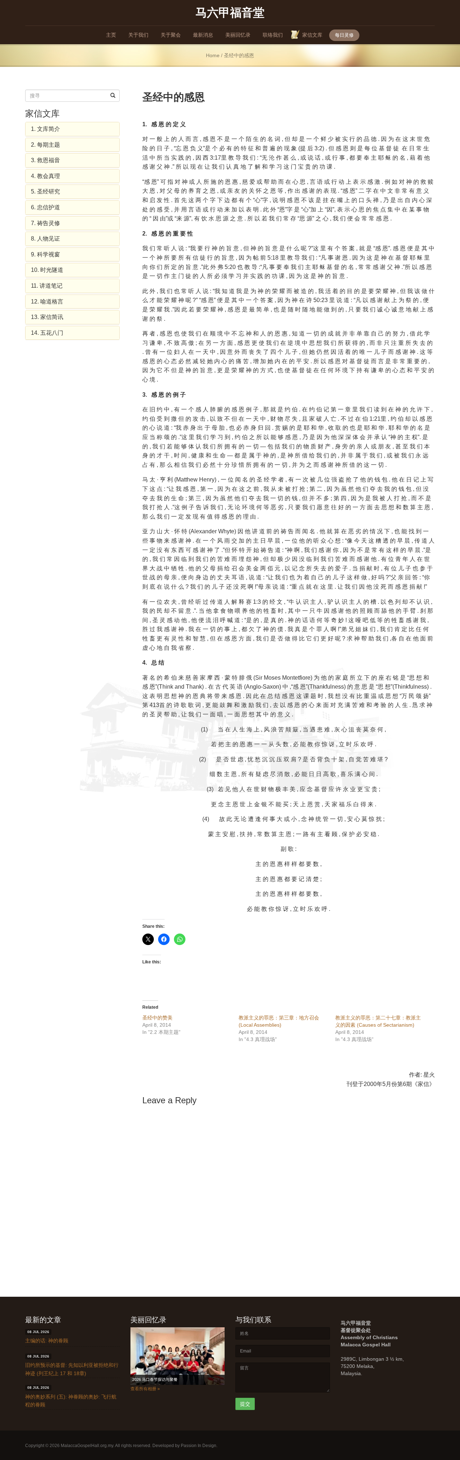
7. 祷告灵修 (45, 223)
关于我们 (138, 35)
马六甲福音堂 (230, 12)
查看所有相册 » (145, 1388)
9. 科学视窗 (45, 254)
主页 (111, 35)
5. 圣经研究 (45, 191)
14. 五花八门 (47, 333)
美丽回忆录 (237, 35)
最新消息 (203, 35)
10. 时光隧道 (47, 270)
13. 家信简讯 (47, 317)
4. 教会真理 (45, 176)
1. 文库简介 (45, 129)
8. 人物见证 (45, 239)
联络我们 (273, 35)
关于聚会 (171, 35)
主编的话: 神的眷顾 (46, 1340)
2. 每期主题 (45, 145)
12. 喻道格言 (47, 301)
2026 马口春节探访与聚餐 (155, 1379)
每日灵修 (344, 35)
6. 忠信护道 (45, 207)
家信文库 (312, 35)
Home (213, 55)
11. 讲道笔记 (47, 286)
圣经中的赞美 (157, 1018)
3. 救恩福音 (45, 160)
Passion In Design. (199, 1445)
